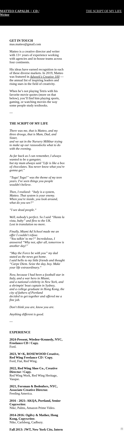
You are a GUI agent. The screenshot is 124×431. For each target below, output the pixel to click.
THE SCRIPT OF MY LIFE (104, 11)
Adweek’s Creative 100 (45, 76)
